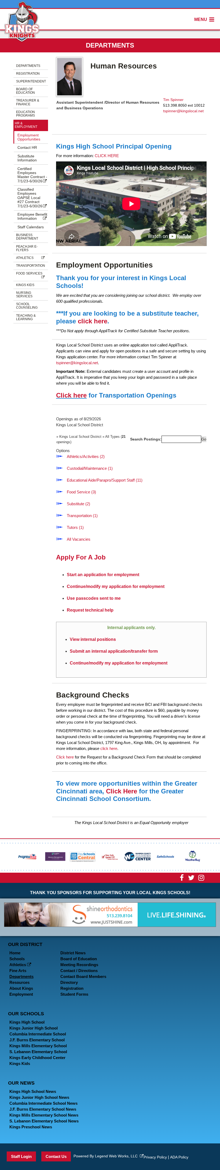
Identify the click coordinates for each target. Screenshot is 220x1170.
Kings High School (27, 1022)
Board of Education (25, 91)
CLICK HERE (107, 155)
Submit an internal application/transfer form (114, 651)
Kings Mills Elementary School (38, 1045)
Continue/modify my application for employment (115, 586)
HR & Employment (26, 125)
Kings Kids (25, 285)
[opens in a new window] (27, 856)
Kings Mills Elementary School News (43, 1115)
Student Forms (74, 994)
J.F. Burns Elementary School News (42, 1109)
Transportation (30, 266)
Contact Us (56, 1156)
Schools (17, 958)
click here (92, 321)
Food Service (81, 492)
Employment (21, 994)
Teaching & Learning (26, 317)
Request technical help (90, 610)
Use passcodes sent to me (94, 598)
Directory (69, 982)
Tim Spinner (173, 100)
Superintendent (31, 81)
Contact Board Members (83, 976)
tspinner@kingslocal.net (183, 111)
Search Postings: (146, 439)
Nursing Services (24, 294)
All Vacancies (78, 539)
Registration (28, 73)
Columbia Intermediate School (37, 1034)
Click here (71, 395)
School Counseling (27, 305)
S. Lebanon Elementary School (38, 1051)
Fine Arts (17, 970)
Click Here (121, 791)
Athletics (25, 258)
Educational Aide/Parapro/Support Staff (104, 480)
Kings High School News (32, 1091)
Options (63, 450)
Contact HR (27, 147)
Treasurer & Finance (27, 102)
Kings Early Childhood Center (37, 1057)
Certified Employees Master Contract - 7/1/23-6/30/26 (32, 175)
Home (14, 953)
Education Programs (25, 113)
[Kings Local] (22, 21)
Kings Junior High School (33, 1028)
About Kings (21, 988)
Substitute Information (27, 158)
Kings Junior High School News (39, 1097)
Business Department (27, 236)
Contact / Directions (79, 970)
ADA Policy (179, 1157)
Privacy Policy (155, 1157)
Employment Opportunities (28, 137)
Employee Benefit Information (32, 216)
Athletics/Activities (86, 456)
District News (73, 953)
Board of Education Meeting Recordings (79, 961)
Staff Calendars (30, 227)
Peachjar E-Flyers (27, 248)
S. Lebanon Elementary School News (44, 1121)
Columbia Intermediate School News (43, 1103)
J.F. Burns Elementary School (37, 1040)
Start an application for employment (103, 574)
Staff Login (21, 1156)
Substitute (78, 503)
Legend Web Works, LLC (117, 1156)
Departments (28, 66)
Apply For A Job (81, 557)
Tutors (75, 527)
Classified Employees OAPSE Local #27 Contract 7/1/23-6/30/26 (29, 197)
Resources (19, 982)
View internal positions (93, 639)
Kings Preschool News (30, 1127)
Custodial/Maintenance (90, 468)
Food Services (29, 273)
